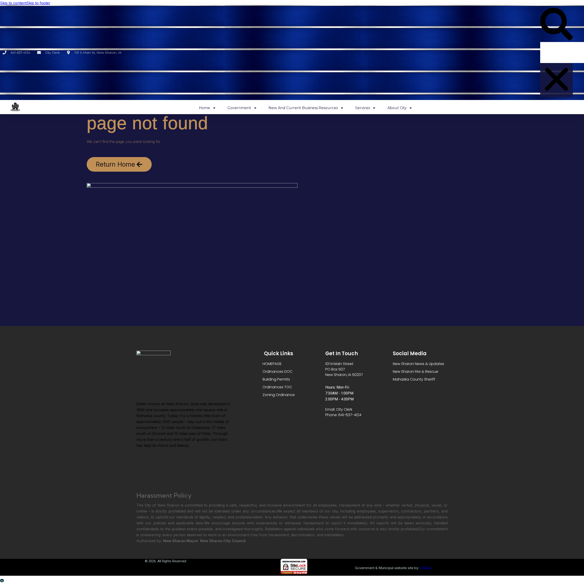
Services (362, 108)
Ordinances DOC (277, 371)
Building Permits (276, 379)
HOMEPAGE (272, 363)
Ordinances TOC (277, 387)
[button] (556, 25)
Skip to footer (38, 3)
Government (239, 108)
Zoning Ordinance (279, 394)
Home (204, 108)
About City (397, 108)
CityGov (426, 568)
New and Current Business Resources (303, 108)
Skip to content (13, 3)
